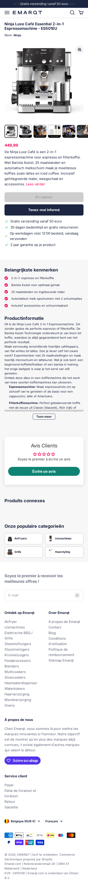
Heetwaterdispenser (21, 683)
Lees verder (35, 184)
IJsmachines (15, 627)
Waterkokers (15, 688)
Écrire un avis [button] (44, 471)
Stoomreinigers (17, 649)
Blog (52, 633)
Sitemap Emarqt (61, 660)
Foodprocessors (18, 660)
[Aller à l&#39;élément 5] (68, 131)
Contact (55, 627)
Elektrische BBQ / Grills (18, 635)
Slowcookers (15, 677)
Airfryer (11, 622)
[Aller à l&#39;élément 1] (11, 131)
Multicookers (15, 672)
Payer (9, 785)
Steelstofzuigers (18, 644)
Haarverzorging (17, 694)
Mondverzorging (18, 700)
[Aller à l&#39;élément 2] (25, 131)
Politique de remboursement (61, 652)
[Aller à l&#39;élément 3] (39, 131)
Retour (10, 801)
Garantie (11, 807)
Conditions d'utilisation (58, 641)
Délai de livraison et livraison (20, 793)
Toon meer (44, 416)
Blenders (12, 666)
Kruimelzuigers (17, 655)
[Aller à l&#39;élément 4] (54, 131)
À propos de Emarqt (64, 622)
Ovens (10, 705)
